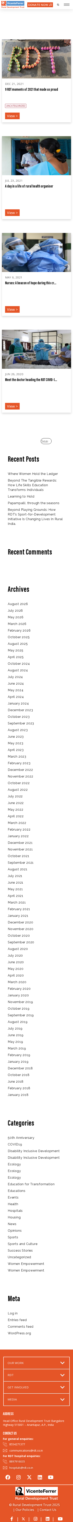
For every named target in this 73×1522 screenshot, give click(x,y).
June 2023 (16, 736)
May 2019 (15, 1042)
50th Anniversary (21, 1138)
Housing (14, 1217)
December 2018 (20, 1068)
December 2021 (20, 843)
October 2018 (19, 1075)
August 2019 (18, 1022)
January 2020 (18, 995)
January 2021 (18, 916)
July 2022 (15, 796)
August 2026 (18, 604)
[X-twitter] (29, 1477)
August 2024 (18, 670)
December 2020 (20, 922)
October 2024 (19, 663)
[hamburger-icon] (66, 4)
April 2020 (16, 975)
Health (13, 1204)
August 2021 (17, 869)
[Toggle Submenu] (62, 1363)
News (12, 1224)
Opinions (15, 1230)
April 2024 (16, 697)
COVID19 (15, 1144)
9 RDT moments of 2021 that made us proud (31, 90)
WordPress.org (19, 1333)
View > (12, 116)
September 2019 (21, 1015)
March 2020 (17, 982)
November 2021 (20, 849)
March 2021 (17, 902)
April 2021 (15, 896)
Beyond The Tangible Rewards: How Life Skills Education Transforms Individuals (32, 485)
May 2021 (15, 889)
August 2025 (18, 644)
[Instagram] (18, 1477)
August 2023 (18, 730)
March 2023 (17, 756)
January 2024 (18, 703)
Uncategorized (19, 1257)
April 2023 (16, 750)
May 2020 (15, 969)
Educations (17, 1191)
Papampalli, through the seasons (34, 503)
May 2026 (15, 617)
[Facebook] (8, 1477)
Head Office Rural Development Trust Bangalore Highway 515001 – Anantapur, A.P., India (33, 1423)
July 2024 (15, 677)
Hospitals (15, 1211)
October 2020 (19, 935)
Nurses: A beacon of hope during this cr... (30, 283)
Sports (13, 1237)
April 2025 (16, 657)
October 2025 (19, 637)
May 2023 (15, 743)
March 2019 (17, 1048)
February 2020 (19, 989)
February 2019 (19, 1055)
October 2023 (19, 717)
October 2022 (19, 783)
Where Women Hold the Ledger (33, 474)
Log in (13, 1313)
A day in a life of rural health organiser (29, 186)
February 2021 (19, 909)
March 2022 (17, 823)
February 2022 (19, 829)
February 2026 (19, 630)
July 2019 (15, 1028)
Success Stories (20, 1250)
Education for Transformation (31, 1184)
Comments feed (20, 1326)
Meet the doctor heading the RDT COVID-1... (31, 380)
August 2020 (18, 949)
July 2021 (15, 876)
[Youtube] (50, 1477)
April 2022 (16, 816)
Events (13, 1197)
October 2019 (19, 1008)
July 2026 (15, 610)
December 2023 (20, 710)
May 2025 (15, 650)
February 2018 (19, 1088)
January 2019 (18, 1062)
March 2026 (17, 624)
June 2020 (16, 962)
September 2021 (21, 863)
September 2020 (21, 942)
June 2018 (16, 1081)
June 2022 (16, 803)
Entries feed (17, 1320)
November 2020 (20, 929)
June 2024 (16, 683)
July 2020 (15, 955)
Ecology (14, 1164)
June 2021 (15, 882)
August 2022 (18, 790)
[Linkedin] (40, 1477)
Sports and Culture (22, 1244)
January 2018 (18, 1095)
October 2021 (18, 856)
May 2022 (15, 809)
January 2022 (18, 836)
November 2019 (20, 1002)
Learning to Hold (21, 496)
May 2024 (15, 690)
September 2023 (21, 723)
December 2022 (20, 770)
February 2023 (19, 763)
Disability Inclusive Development (34, 1151)
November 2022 (20, 776)
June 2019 (16, 1035)
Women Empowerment (26, 1264)
